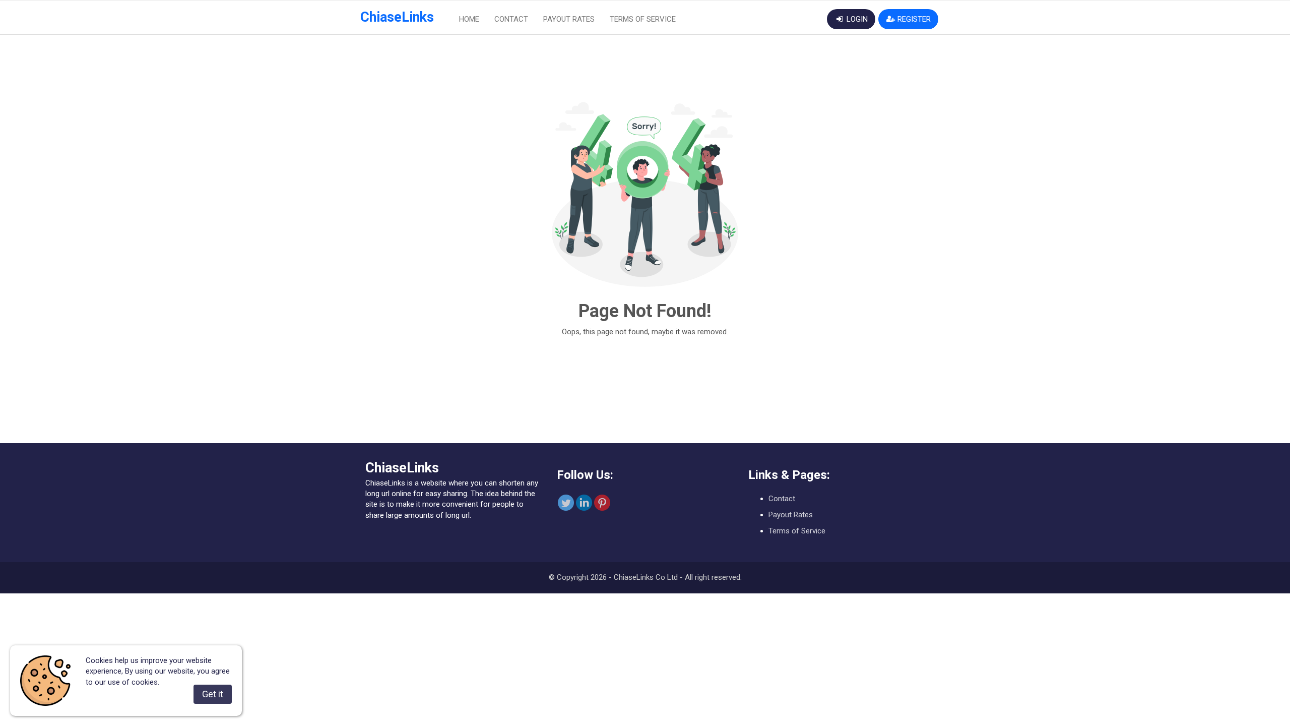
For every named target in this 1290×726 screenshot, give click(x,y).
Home (469, 19)
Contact (511, 19)
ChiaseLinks (397, 17)
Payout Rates (569, 19)
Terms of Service (643, 19)
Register (913, 19)
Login (856, 19)
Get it (212, 694)
